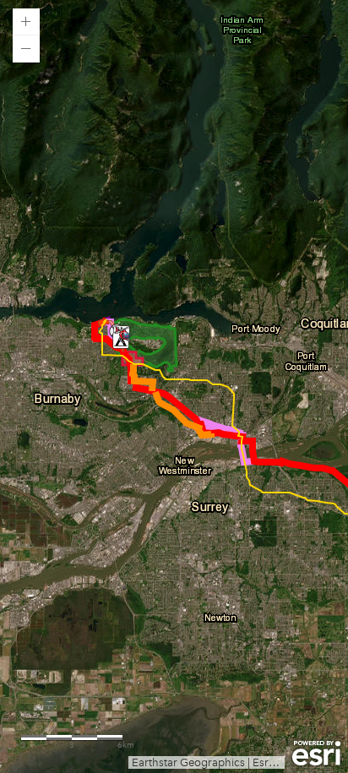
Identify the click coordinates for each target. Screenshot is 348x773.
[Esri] (316, 753)
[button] (26, 21)
